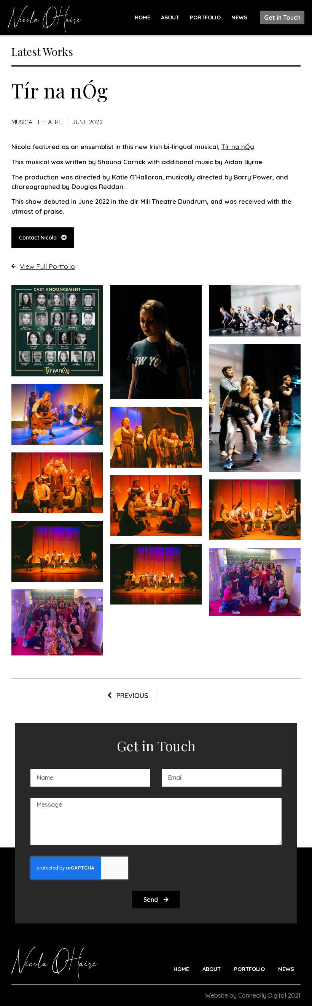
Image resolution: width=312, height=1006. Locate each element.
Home (142, 17)
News (239, 17)
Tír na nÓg (237, 147)
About (170, 17)
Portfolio (205, 17)
